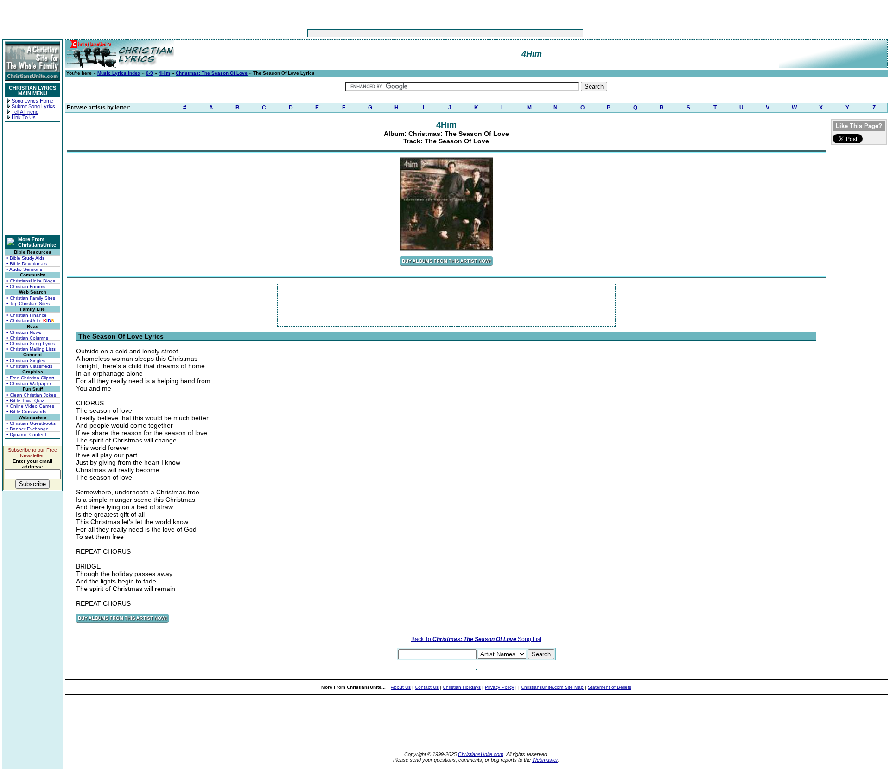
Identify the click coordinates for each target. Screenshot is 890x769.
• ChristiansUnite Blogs (30, 280)
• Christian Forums (25, 286)
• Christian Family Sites (30, 298)
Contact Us (427, 687)
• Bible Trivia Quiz (25, 400)
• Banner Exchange (27, 428)
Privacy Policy (499, 687)
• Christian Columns (27, 337)
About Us (401, 687)
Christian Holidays (462, 687)
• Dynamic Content (26, 434)
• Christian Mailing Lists (31, 349)
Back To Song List (476, 639)
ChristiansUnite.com (480, 754)
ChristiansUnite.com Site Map (552, 687)
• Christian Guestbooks (31, 423)
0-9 (149, 73)
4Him (164, 73)
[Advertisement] (416, 33)
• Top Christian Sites (28, 303)
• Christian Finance (26, 315)
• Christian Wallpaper (28, 383)
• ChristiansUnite (30, 320)
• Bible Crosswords (26, 411)
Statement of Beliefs (609, 687)
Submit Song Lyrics (33, 106)
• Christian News (23, 332)
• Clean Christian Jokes (31, 394)
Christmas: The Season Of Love (212, 73)
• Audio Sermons (24, 269)
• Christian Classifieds (29, 366)
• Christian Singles (25, 360)
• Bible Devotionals (26, 263)
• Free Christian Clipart (30, 377)
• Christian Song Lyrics (30, 343)
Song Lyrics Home (32, 100)
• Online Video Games (30, 406)
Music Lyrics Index (118, 73)
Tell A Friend (25, 112)
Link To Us (24, 117)
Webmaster (545, 760)
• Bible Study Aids (25, 258)
